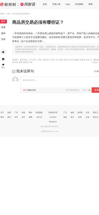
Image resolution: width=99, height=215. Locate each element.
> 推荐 (8, 14)
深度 (3, 27)
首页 (45, 4)
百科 (3, 39)
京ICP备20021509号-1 (50, 126)
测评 (3, 33)
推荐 (3, 21)
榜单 (91, 4)
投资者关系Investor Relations (52, 117)
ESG (68, 4)
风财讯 (2, 14)
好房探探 (79, 4)
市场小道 (56, 4)
